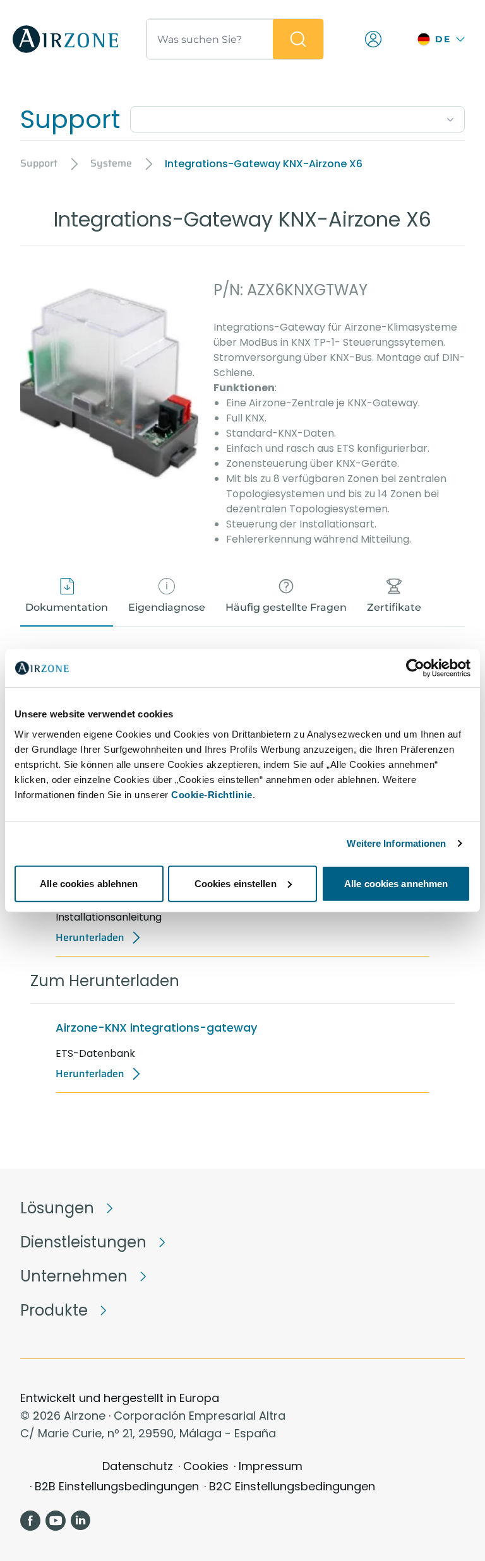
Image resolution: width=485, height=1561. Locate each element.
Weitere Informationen (396, 843)
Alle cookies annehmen (396, 883)
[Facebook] (30, 1521)
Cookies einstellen (236, 883)
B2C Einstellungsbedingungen (292, 1486)
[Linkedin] (81, 1521)
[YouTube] (55, 1521)
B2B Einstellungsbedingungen (117, 1486)
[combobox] (297, 117)
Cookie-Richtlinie (212, 794)
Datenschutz (137, 1466)
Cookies (206, 1466)
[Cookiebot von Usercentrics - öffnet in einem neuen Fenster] (415, 668)
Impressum (270, 1466)
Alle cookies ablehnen (89, 883)
